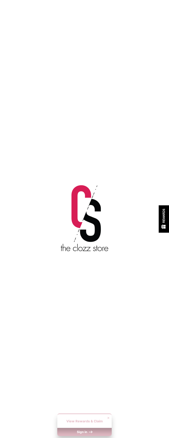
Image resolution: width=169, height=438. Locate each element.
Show (164, 219)
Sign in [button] (82, 432)
